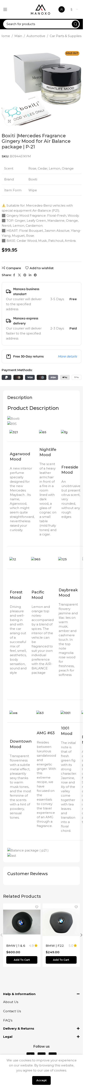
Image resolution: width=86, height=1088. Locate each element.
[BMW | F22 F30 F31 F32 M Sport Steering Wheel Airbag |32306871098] (61, 922)
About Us (10, 1002)
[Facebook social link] (14, 275)
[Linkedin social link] (30, 275)
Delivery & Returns (18, 1028)
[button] (21, 960)
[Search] (75, 24)
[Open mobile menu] (5, 9)
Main (18, 36)
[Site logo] (40, 9)
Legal (7, 1037)
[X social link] (19, 275)
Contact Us (12, 1011)
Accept (41, 1080)
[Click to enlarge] (9, 121)
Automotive (36, 36)
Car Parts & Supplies (65, 36)
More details (67, 356)
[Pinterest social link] (25, 275)
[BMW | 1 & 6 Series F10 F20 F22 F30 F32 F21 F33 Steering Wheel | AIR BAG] (21, 922)
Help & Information (19, 994)
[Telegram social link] (35, 275)
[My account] (61, 9)
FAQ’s (7, 1020)
